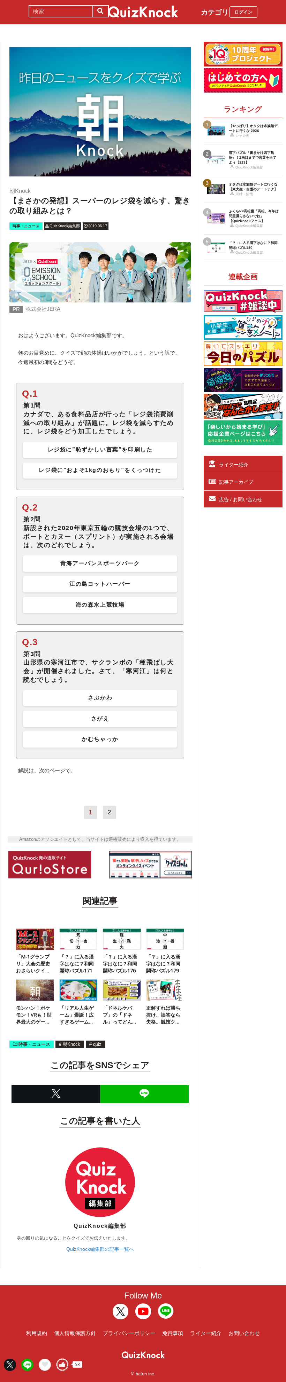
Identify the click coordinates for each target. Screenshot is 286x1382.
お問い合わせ (244, 1333)
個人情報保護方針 (75, 1333)
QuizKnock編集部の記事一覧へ (100, 1249)
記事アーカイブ (236, 482)
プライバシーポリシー (129, 1333)
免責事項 (172, 1333)
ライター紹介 (233, 464)
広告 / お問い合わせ (240, 499)
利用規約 (36, 1333)
